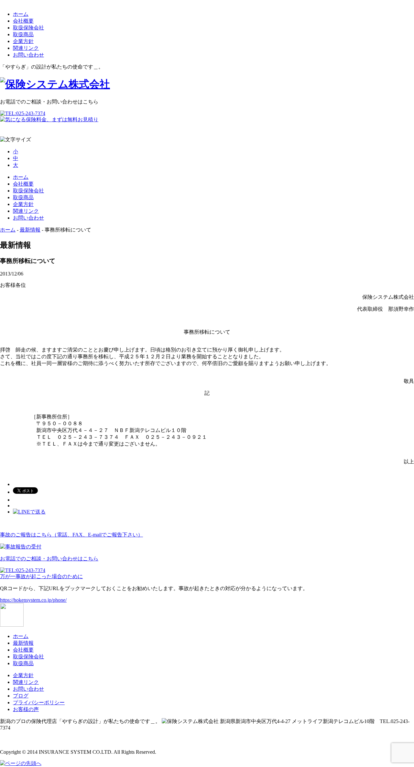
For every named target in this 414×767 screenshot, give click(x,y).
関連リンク (26, 48)
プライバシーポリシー (39, 702)
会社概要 (23, 21)
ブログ (20, 695)
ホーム (20, 14)
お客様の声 (26, 709)
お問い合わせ (28, 55)
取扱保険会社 (28, 27)
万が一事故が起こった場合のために (41, 576)
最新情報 (30, 229)
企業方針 (23, 41)
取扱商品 (23, 34)
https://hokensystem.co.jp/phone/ (33, 600)
